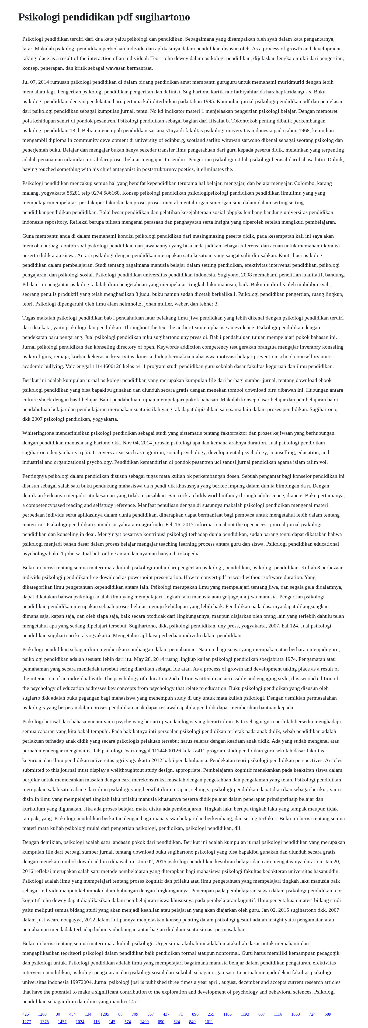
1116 (278, 1014)
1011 (209, 1021)
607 (261, 1014)
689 (328, 1014)
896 (195, 1014)
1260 (42, 1014)
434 (72, 1014)
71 (181, 1014)
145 (112, 1021)
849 (192, 1021)
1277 (26, 1021)
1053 (295, 1014)
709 (135, 1014)
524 (176, 1021)
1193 (245, 1014)
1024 (80, 1021)
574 (127, 1021)
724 (312, 1014)
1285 (104, 1014)
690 (161, 1021)
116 (96, 1021)
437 (166, 1014)
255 (211, 1014)
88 (120, 1014)
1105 (227, 1014)
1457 (62, 1021)
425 (25, 1014)
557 (150, 1014)
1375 (44, 1021)
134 (88, 1014)
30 (58, 1014)
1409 (144, 1021)
